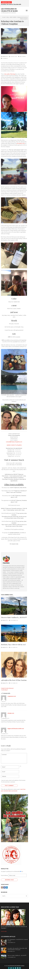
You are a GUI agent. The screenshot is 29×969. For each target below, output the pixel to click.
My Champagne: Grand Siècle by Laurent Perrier (17, 940)
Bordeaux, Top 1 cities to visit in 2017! (13, 644)
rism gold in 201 (21, 143)
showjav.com (11, 713)
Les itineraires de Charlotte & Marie (16, 965)
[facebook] (4, 887)
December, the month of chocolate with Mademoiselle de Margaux (17, 949)
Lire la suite (4, 931)
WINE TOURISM (22, 56)
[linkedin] (7, 887)
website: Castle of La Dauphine (14, 445)
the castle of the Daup (10, 74)
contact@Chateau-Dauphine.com (14, 441)
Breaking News (6, 2)
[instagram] (2, 887)
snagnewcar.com (12, 696)
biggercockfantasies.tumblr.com (16, 728)
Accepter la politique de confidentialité (10, 871)
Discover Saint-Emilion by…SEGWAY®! (14, 617)
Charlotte (5, 56)
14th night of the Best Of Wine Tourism (14, 680)
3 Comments (5, 58)
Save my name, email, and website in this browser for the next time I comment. (13, 781)
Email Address (4, 875)
